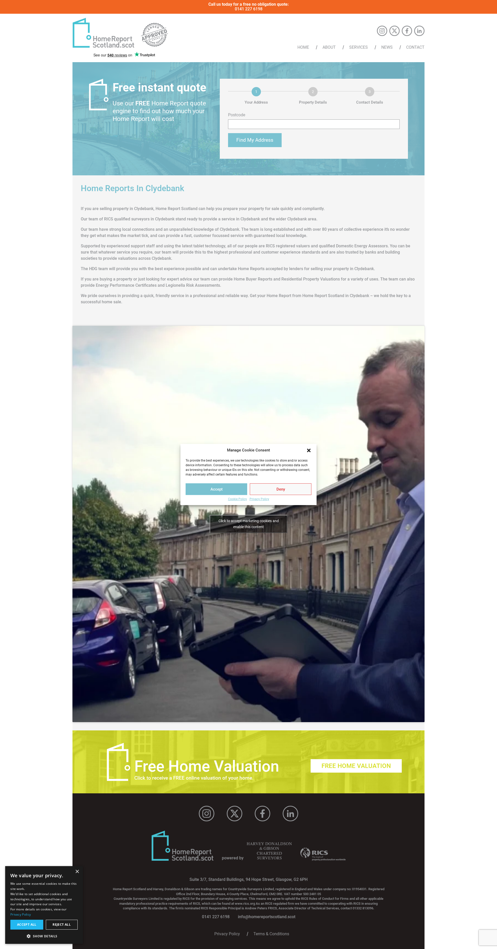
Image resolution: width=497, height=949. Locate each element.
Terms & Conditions (271, 934)
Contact (415, 47)
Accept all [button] (26, 924)
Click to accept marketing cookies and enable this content (248, 524)
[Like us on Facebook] (407, 31)
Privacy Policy (259, 499)
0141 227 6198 (248, 8)
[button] (308, 450)
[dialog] (44, 905)
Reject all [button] (62, 924)
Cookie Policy (237, 499)
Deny (280, 489)
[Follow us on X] (394, 31)
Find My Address (254, 140)
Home (303, 47)
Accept (216, 489)
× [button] (77, 872)
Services (358, 47)
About (329, 47)
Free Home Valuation (356, 766)
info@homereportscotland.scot (266, 916)
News (387, 47)
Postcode (236, 115)
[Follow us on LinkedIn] (419, 31)
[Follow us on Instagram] (382, 31)
